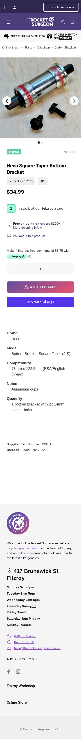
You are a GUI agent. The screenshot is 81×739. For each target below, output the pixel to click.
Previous (6, 100)
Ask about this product (29, 236)
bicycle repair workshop (23, 548)
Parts (28, 47)
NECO (68, 152)
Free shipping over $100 (28, 36)
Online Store (10, 47)
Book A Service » (61, 7)
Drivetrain (43, 47)
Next (74, 100)
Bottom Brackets (66, 47)
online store (26, 553)
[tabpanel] (40, 97)
